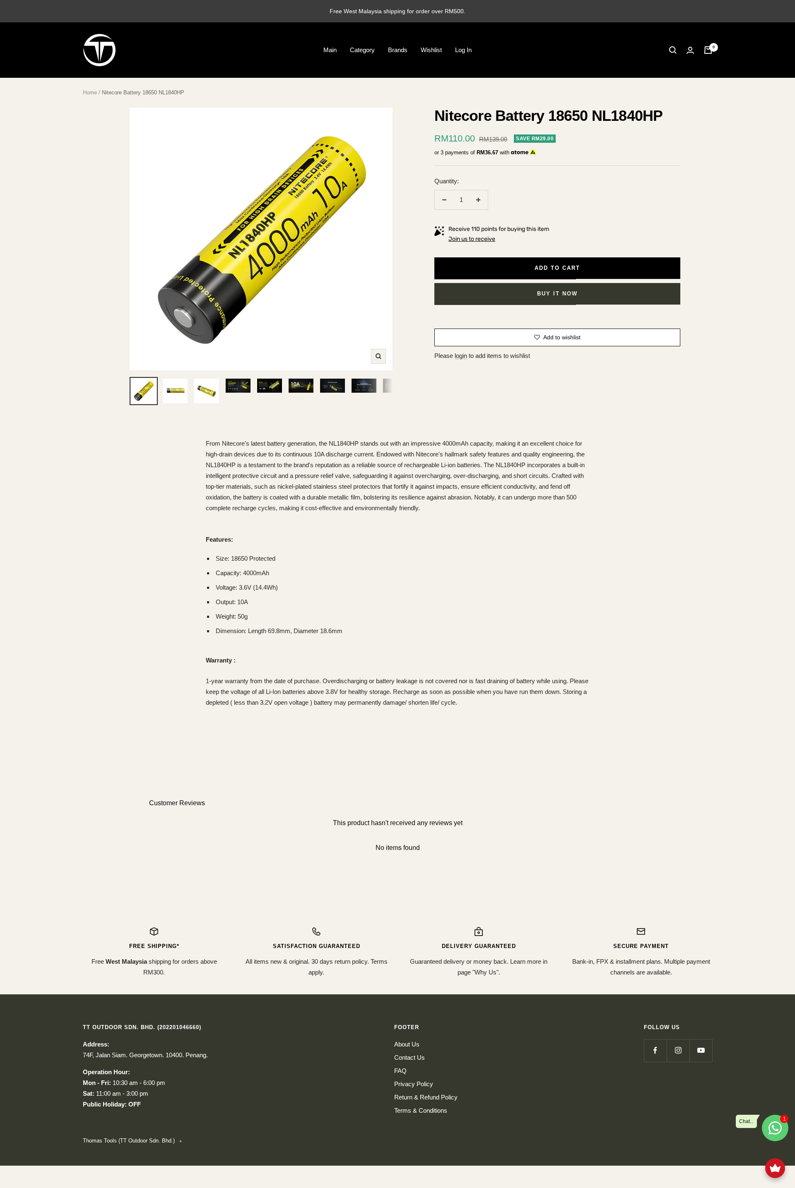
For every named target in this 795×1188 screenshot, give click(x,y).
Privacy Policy (413, 1083)
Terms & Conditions (420, 1110)
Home (90, 92)
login (461, 355)
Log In (463, 49)
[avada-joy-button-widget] (775, 1168)
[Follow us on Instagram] (678, 1050)
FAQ (400, 1070)
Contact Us (409, 1057)
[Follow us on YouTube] (700, 1050)
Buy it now (557, 293)
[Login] (690, 50)
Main (330, 49)
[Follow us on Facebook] (655, 1050)
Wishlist (431, 49)
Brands (397, 49)
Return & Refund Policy (426, 1097)
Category (362, 49)
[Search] (673, 50)
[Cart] (708, 50)
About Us (406, 1044)
